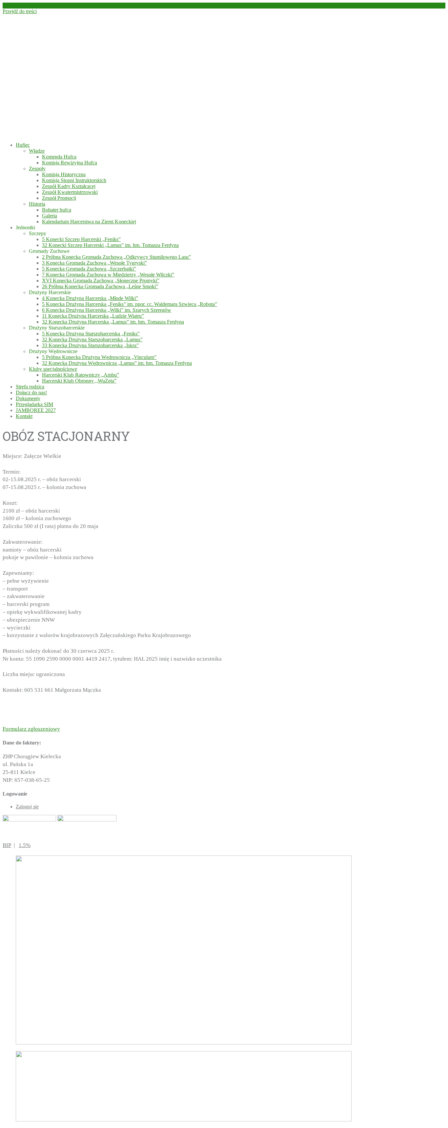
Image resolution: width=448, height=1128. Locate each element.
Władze (37, 151)
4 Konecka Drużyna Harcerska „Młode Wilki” (90, 298)
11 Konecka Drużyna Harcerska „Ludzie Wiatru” (93, 316)
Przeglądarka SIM (34, 404)
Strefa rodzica (30, 386)
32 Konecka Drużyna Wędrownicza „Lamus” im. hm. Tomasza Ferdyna (117, 363)
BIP (7, 845)
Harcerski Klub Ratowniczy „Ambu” (80, 375)
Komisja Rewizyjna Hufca (69, 162)
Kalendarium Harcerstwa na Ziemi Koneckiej (89, 221)
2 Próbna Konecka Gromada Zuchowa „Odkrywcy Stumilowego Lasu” (116, 257)
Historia (37, 204)
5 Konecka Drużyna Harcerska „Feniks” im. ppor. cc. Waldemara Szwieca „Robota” (129, 304)
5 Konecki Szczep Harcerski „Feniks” (81, 239)
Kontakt (24, 416)
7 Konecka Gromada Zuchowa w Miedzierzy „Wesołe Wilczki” (108, 274)
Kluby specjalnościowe (53, 369)
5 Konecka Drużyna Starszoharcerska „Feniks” (91, 333)
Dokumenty (28, 398)
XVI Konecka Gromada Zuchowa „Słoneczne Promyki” (100, 280)
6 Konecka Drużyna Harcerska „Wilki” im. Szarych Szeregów (106, 310)
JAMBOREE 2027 (36, 410)
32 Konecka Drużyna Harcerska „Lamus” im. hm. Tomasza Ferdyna (113, 322)
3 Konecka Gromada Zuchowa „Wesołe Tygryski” (94, 263)
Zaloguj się (27, 806)
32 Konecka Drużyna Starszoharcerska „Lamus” (92, 339)
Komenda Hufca (59, 157)
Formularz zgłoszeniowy (31, 729)
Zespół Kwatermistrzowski (70, 192)
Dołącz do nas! (31, 392)
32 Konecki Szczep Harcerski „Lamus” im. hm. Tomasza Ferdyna (110, 245)
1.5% (25, 845)
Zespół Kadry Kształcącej (68, 186)
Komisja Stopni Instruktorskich (74, 180)
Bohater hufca (56, 210)
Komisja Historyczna (64, 174)
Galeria (49, 215)
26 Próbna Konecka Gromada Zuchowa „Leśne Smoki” (100, 286)
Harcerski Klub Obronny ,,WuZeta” (79, 381)
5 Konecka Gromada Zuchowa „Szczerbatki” (89, 269)
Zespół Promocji (59, 198)
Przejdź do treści (20, 11)
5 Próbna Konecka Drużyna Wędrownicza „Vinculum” (99, 357)
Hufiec (23, 145)
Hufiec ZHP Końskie (109, 67)
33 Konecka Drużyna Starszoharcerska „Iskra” (90, 345)
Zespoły (37, 168)
